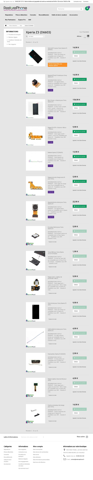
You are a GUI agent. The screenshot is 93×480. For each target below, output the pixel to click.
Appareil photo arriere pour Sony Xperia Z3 (57, 203)
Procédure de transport (14, 34)
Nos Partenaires (10, 20)
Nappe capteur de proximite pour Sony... (57, 379)
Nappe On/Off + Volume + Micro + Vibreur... (57, 128)
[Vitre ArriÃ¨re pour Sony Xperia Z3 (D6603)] (35, 56)
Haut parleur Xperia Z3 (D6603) (56, 354)
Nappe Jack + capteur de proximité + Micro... (55, 277)
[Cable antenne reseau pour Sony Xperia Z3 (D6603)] (35, 337)
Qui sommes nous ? (24, 468)
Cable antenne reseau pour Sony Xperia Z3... (57, 329)
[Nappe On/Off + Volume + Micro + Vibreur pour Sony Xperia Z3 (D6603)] (35, 136)
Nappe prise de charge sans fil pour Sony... (56, 178)
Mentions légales (12, 37)
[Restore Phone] (15, 8)
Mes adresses (37, 457)
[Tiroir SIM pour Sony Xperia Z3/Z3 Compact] (35, 260)
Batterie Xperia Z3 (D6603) (55, 152)
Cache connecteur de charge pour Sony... (56, 406)
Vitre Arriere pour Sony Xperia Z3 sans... (57, 304)
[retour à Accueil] (5, 25)
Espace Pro (22, 20)
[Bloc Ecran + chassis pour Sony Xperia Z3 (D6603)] (35, 108)
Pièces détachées (21, 15)
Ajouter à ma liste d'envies (79, 61)
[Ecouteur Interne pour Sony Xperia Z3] (35, 235)
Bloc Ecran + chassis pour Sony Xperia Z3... (57, 101)
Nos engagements (23, 461)
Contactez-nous (78, 1)
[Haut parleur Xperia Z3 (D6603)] (35, 362)
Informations (12, 32)
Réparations (9, 15)
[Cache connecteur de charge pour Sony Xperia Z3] (35, 413)
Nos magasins (12, 44)
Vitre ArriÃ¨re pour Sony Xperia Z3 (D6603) (57, 48)
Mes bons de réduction (39, 462)
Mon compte (38, 446)
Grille (85, 37)
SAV (29, 20)
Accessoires (74, 15)
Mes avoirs (36, 454)
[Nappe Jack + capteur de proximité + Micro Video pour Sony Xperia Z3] (35, 285)
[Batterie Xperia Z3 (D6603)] (35, 161)
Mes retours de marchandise (40, 452)
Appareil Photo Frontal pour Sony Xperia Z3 (57, 76)
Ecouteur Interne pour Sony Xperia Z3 (55, 227)
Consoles (33, 15)
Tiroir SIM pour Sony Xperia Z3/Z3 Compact (56, 252)
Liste (88, 37)
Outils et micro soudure (59, 15)
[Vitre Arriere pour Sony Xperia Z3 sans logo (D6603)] (35, 311)
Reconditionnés (44, 15)
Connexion (85, 1)
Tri (26, 36)
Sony (21, 25)
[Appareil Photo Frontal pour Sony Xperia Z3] (35, 84)
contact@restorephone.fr (77, 459)
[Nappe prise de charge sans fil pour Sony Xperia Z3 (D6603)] (35, 185)
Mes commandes (37, 449)
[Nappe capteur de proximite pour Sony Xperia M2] (35, 387)
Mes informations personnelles (41, 459)
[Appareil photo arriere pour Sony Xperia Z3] (35, 210)
